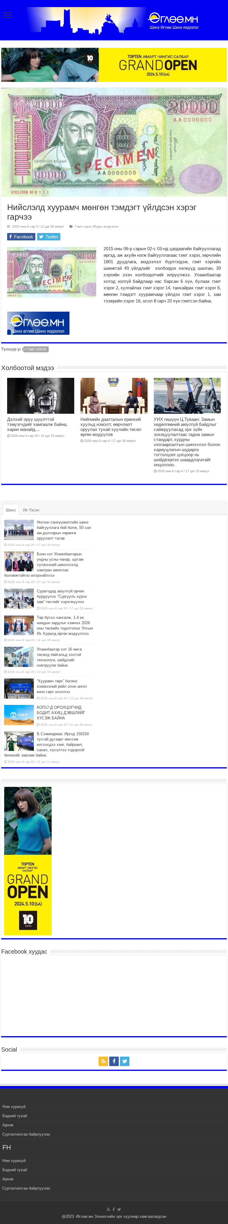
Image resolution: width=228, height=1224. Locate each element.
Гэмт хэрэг (83, 226)
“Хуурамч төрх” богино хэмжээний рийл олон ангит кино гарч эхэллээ (62, 686)
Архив (7, 1125)
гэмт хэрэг (36, 349)
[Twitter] (124, 1061)
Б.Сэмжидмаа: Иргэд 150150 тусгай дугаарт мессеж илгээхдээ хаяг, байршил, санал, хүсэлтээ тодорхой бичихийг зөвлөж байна (46, 744)
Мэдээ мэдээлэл (105, 226)
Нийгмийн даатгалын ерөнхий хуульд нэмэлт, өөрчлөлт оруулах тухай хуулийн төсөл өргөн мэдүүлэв (110, 427)
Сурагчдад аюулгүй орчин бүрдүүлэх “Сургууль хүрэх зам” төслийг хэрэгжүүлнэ (62, 596)
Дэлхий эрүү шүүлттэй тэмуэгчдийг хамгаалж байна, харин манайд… (37, 424)
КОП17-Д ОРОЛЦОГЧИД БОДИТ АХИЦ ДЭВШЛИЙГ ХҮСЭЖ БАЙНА (61, 712)
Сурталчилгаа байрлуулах (26, 1134)
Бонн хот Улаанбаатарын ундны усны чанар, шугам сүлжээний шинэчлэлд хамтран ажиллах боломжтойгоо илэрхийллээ (43, 565)
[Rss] (103, 1061)
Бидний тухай (14, 1116)
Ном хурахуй (14, 1106)
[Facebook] (114, 1061)
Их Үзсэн (31, 510)
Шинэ (11, 510)
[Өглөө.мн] (114, 19)
